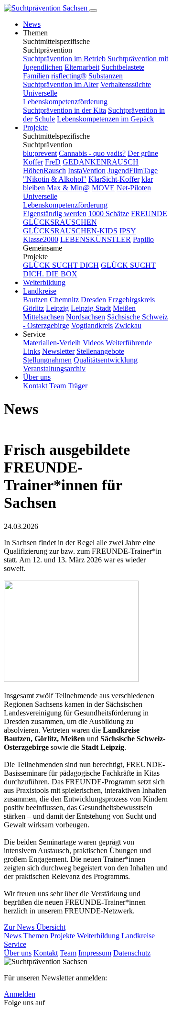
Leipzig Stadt (91, 308)
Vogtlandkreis (92, 325)
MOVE (103, 188)
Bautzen (35, 300)
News (32, 24)
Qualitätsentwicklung (106, 360)
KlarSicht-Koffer (114, 179)
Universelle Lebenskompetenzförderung (65, 97)
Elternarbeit (81, 67)
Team (57, 386)
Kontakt (35, 386)
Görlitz (33, 308)
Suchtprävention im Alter (60, 84)
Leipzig (57, 308)
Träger (77, 386)
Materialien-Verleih (52, 343)
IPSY (127, 231)
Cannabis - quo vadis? (92, 153)
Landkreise (39, 291)
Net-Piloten (134, 188)
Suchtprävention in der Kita (64, 110)
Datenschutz (131, 953)
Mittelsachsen (43, 317)
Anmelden (19, 994)
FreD (53, 162)
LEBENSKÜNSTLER (95, 239)
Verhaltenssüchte (125, 84)
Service (15, 944)
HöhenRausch (44, 170)
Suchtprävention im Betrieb (64, 59)
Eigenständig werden (54, 213)
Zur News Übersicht (34, 927)
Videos (93, 343)
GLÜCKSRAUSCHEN (60, 222)
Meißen (124, 308)
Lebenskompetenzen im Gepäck (105, 119)
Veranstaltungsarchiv (54, 368)
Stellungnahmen (47, 360)
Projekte (35, 127)
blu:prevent (40, 153)
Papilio (143, 239)
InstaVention (87, 170)
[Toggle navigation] (93, 10)
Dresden (93, 300)
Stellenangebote (100, 351)
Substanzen (105, 76)
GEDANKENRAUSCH (101, 162)
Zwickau (128, 325)
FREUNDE (149, 213)
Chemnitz (64, 300)
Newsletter (58, 351)
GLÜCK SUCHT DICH (61, 265)
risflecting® (68, 76)
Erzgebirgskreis (131, 300)
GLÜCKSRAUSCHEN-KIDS (70, 231)
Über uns (37, 377)
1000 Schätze (108, 213)
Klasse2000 (40, 239)
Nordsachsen (85, 317)
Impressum (94, 953)
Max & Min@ (68, 188)
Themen (35, 936)
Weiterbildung (44, 282)
